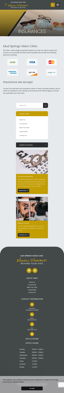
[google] (34, 270)
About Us (22, 120)
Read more (22, 190)
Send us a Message (32, 339)
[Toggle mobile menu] (6, 4)
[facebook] (29, 270)
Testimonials (23, 132)
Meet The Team (24, 128)
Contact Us (23, 135)
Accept (32, 388)
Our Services (23, 124)
